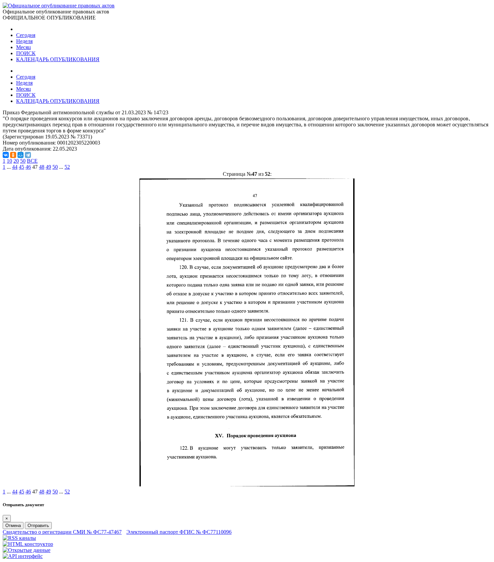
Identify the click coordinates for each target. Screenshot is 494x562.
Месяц (23, 47)
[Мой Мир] (20, 155)
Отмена (13, 525)
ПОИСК (26, 53)
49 (48, 167)
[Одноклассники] (13, 155)
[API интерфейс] (23, 556)
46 (28, 167)
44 (14, 167)
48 (41, 167)
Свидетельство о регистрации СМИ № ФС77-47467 (62, 532)
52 (67, 167)
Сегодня (25, 35)
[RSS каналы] (19, 538)
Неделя (24, 41)
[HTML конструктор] (28, 544)
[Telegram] (28, 155)
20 (16, 161)
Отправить (38, 525)
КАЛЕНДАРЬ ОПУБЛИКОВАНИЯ (57, 59)
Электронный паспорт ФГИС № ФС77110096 (179, 532)
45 (21, 167)
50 (23, 161)
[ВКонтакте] (6, 155)
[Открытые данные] (26, 550)
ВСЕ (32, 161)
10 (9, 161)
